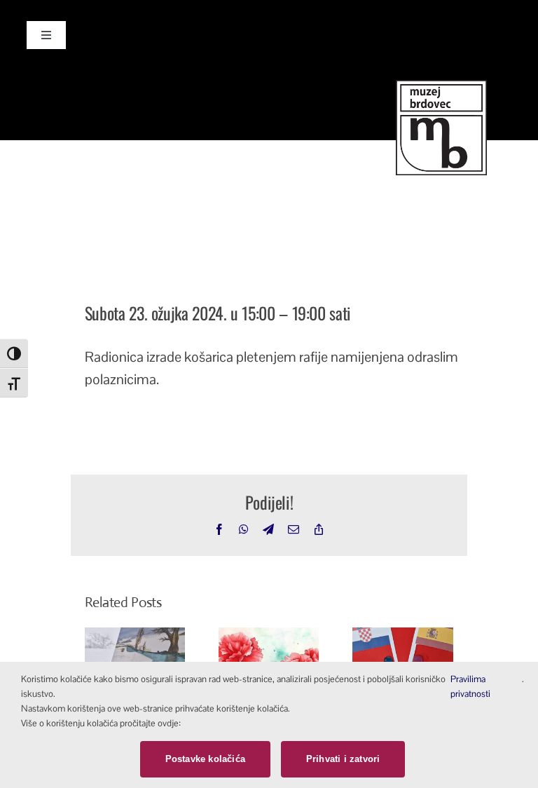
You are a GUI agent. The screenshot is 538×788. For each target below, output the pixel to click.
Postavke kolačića (205, 759)
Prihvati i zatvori (343, 759)
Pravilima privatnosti (470, 686)
